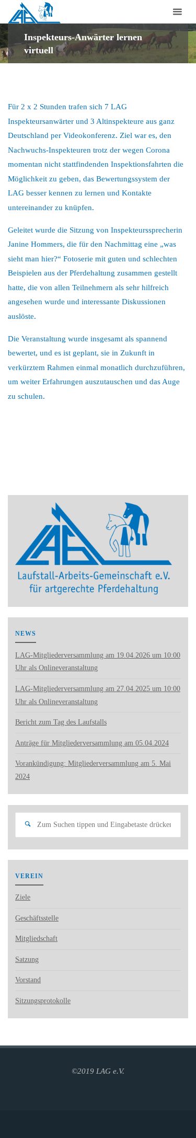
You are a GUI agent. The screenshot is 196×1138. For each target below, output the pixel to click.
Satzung (27, 959)
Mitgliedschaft (36, 938)
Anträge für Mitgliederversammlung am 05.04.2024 (92, 743)
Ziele (22, 897)
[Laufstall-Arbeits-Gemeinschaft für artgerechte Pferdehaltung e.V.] (34, 11)
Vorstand (28, 980)
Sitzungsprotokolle (43, 1001)
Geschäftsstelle (37, 918)
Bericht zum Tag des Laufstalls (61, 722)
